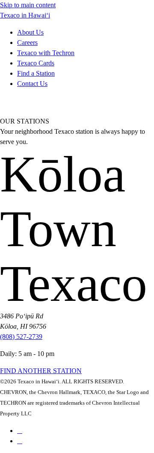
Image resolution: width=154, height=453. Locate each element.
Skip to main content (28, 5)
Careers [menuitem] (27, 42)
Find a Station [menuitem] (36, 73)
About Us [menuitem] (30, 32)
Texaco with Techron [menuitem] (45, 52)
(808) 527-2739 (21, 336)
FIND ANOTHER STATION (41, 370)
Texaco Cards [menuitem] (35, 63)
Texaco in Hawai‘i (25, 15)
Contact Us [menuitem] (32, 83)
